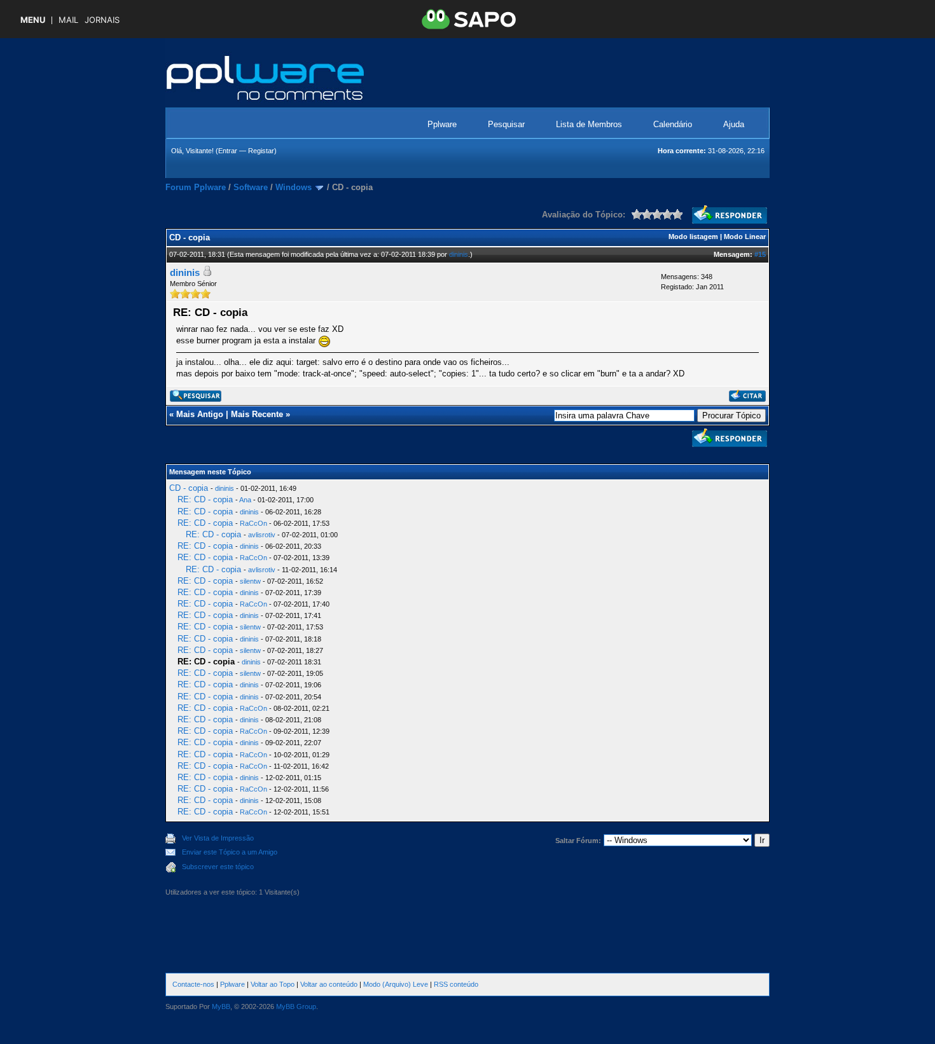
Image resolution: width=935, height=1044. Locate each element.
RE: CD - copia (205, 499)
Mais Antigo (199, 414)
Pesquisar (506, 124)
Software (250, 187)
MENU (32, 20)
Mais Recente (257, 414)
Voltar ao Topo (272, 984)
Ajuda (733, 124)
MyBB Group (296, 1006)
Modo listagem (693, 236)
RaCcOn (253, 523)
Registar (261, 151)
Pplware (442, 124)
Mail (68, 20)
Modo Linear (745, 236)
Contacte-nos (193, 984)
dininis (458, 254)
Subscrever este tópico (218, 866)
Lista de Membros (589, 124)
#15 (760, 254)
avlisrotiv (261, 535)
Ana (245, 500)
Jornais (102, 20)
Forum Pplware (195, 187)
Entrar (227, 151)
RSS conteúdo (456, 984)
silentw (250, 581)
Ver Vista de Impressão (218, 838)
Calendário (672, 124)
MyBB (221, 1006)
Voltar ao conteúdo (328, 984)
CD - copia (188, 488)
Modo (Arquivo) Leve (395, 984)
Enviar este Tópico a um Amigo (229, 852)
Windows (293, 187)
